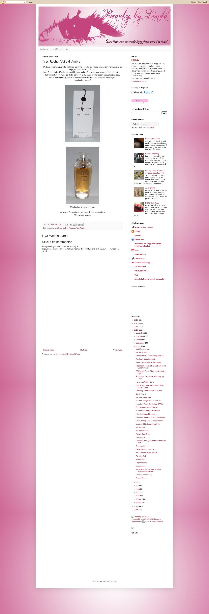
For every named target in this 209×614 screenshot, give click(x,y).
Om (67, 49)
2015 (136, 323)
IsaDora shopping (152, 154)
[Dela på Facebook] (79, 224)
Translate (150, 128)
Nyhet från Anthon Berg (145, 382)
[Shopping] (156, 519)
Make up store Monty (144, 475)
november (140, 336)
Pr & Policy (57, 49)
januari (139, 502)
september (140, 343)
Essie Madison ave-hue (145, 449)
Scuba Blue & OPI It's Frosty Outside (150, 356)
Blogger (113, 582)
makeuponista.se (141, 271)
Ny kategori (140, 459)
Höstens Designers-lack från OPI (148, 401)
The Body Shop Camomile (146, 359)
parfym (65, 228)
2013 (136, 330)
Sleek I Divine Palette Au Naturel (148, 362)
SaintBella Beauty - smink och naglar (149, 279)
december (140, 333)
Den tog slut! (140, 446)
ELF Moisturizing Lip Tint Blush (148, 411)
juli (137, 482)
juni (137, 486)
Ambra (51, 228)
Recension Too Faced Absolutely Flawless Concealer (148, 470)
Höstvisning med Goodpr (145, 414)
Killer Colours (140, 258)
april (138, 492)
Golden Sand (141, 478)
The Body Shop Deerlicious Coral (149, 391)
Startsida (44, 49)
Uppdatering (140, 466)
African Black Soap (143, 434)
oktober (139, 340)
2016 (136, 320)
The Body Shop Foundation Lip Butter (150, 417)
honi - (136, 250)
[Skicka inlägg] (67, 224)
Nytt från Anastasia (143, 349)
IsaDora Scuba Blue (143, 397)
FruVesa (137, 236)
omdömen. (58, 228)
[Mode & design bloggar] (152, 522)
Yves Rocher (80, 228)
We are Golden (141, 353)
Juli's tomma (150, 188)
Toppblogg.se (137, 522)
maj (137, 489)
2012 (136, 507)
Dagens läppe (141, 463)
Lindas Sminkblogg (142, 263)
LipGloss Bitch (140, 267)
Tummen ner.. (141, 437)
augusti (139, 346)
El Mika (137, 231)
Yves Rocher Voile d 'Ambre (146, 453)
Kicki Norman (140, 254)
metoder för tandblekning (141, 519)
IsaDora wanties (142, 431)
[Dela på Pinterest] (82, 224)
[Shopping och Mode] (140, 517)
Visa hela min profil (139, 81)
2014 (136, 327)
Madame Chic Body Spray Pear (148, 424)
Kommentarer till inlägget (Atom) (67, 354)
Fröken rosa (139, 240)
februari (139, 499)
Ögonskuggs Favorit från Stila (147, 407)
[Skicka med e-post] (71, 224)
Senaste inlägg (48, 350)
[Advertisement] (82, 331)
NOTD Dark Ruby (152, 203)
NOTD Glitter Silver (152, 139)
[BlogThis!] (74, 224)
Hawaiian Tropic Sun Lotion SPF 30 (149, 404)
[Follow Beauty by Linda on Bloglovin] (143, 94)
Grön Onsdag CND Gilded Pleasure (149, 421)
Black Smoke (141, 394)
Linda (136, 60)
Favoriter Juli (141, 456)
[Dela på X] (76, 224)
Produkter (72, 228)
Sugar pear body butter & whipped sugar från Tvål (155, 172)
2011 (136, 510)
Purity (136, 275)
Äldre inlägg (117, 350)
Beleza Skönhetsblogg (143, 227)
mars (138, 496)
